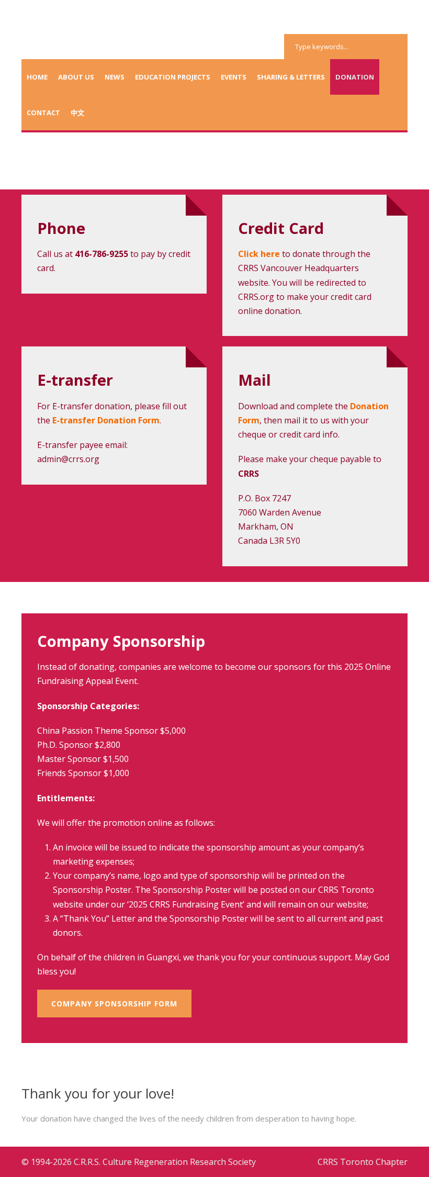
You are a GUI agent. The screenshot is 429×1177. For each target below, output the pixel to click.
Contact (43, 112)
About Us (76, 77)
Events (233, 77)
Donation (354, 77)
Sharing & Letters (291, 77)
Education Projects (172, 77)
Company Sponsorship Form (114, 1003)
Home (37, 77)
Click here (259, 254)
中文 (77, 112)
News (115, 77)
